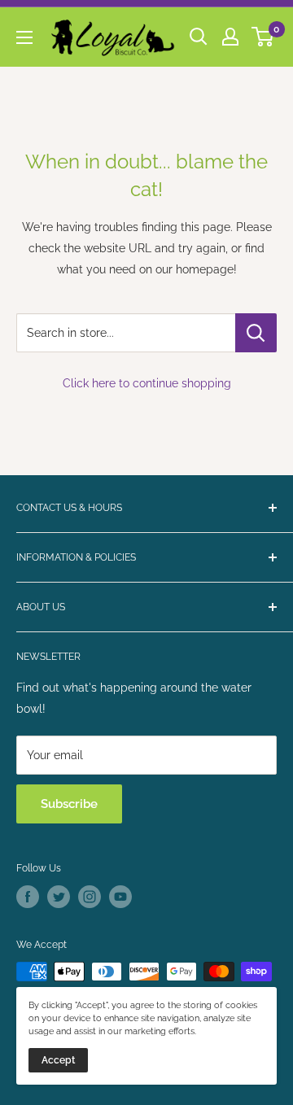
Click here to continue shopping (147, 383)
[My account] (230, 37)
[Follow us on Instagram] (89, 896)
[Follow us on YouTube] (120, 896)
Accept (58, 1060)
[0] (263, 36)
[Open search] (199, 37)
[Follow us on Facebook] (27, 896)
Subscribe (69, 804)
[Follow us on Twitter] (58, 896)
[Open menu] (24, 37)
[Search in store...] (256, 332)
